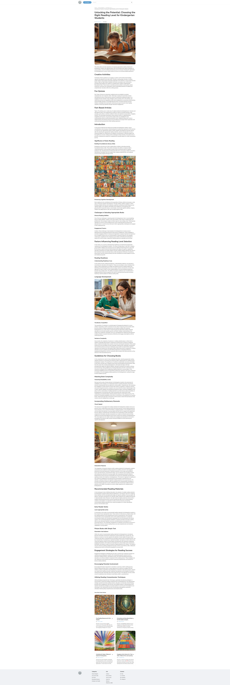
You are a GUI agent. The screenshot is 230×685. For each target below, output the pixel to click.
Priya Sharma (98, 21)
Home (96, 7)
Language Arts (108, 7)
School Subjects (101, 7)
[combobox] (112, 2)
